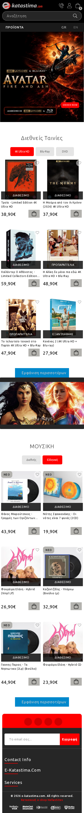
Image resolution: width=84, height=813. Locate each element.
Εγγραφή (69, 739)
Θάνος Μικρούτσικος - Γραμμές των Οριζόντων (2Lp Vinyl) (18, 516)
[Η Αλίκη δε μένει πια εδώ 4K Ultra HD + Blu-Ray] (63, 249)
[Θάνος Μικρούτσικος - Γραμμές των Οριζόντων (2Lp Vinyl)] (21, 491)
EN (75, 27)
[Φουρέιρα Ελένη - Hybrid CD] (63, 641)
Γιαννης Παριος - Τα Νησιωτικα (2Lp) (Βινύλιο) (19, 666)
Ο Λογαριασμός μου (69, 5)
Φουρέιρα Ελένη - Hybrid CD (62, 664)
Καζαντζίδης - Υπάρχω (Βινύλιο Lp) (58, 591)
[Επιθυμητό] (37, 163)
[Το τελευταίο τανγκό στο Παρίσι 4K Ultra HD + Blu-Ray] (21, 318)
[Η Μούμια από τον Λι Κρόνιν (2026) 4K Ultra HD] (63, 179)
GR (64, 27)
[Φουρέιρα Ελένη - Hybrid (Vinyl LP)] (21, 566)
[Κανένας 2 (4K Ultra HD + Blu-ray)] (63, 318)
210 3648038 (61, 5)
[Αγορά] (34, 214)
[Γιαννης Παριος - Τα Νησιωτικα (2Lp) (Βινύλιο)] (21, 641)
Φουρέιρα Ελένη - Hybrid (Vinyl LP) (18, 591)
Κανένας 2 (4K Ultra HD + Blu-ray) (60, 343)
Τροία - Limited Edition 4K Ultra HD (19, 204)
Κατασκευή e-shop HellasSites (42, 799)
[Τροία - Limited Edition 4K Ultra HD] (21, 179)
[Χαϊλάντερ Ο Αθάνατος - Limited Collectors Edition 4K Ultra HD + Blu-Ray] (21, 249)
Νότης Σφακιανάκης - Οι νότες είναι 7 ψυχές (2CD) (60, 516)
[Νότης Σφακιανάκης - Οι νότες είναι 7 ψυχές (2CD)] (63, 491)
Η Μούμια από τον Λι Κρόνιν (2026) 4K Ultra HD (62, 204)
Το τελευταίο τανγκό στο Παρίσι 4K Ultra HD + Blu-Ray (21, 343)
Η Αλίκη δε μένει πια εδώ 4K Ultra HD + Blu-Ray (62, 273)
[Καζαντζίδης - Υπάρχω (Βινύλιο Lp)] (63, 566)
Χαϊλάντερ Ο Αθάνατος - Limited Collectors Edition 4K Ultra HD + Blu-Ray (19, 274)
